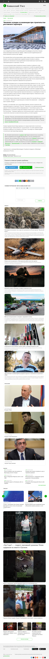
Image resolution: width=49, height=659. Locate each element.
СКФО (40, 12)
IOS (25, 135)
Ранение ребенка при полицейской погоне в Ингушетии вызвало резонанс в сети (35, 505)
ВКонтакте (8, 143)
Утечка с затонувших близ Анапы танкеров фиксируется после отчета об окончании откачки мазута (13, 506)
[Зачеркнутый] (24, 188)
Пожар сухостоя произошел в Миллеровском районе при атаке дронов (21, 261)
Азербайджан (17, 8)
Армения (22, 8)
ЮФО (29, 14)
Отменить (40, 200)
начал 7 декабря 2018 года (11, 121)
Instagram (39, 141)
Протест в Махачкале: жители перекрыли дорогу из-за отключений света (20, 583)
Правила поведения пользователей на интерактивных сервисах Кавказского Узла (28, 654)
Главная (4, 18)
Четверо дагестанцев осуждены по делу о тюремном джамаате (35, 471)
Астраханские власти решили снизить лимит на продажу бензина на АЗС (22, 346)
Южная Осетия (18, 14)
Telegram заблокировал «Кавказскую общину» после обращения (10, 633)
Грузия (5, 10)
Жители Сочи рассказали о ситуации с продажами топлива (18, 316)
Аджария (9, 8)
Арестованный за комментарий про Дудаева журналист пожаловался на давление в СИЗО (24, 374)
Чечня (13, 14)
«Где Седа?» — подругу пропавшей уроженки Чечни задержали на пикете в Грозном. (23, 546)
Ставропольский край (7, 14)
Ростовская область (23, 12)
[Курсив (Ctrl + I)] (19, 188)
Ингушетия (13, 10)
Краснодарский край (41, 10)
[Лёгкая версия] (8, 1)
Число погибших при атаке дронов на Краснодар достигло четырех (13, 471)
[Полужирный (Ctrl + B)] (17, 188)
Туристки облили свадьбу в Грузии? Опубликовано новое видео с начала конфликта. (23, 618)
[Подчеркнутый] (22, 188)
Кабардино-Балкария (19, 10)
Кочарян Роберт (8, 410)
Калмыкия (26, 10)
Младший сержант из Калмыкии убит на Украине (13, 482)
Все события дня (42, 485)
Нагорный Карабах (7, 12)
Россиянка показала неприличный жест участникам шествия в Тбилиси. (37, 634)
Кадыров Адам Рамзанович (11, 436)
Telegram (34, 138)
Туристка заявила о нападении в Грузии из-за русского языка (24, 633)
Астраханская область (29, 8)
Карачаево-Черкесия (32, 10)
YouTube (8, 145)
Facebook (34, 141)
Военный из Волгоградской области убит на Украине (35, 482)
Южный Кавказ (24, 14)
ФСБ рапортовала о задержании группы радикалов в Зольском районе (34, 477)
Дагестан (8, 10)
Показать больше (24, 639)
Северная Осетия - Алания (33, 12)
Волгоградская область (38, 8)
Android (21, 135)
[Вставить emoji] (27, 188)
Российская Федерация (15, 12)
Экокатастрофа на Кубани (40, 15)
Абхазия (5, 8)
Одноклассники (16, 143)
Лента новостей (10, 18)
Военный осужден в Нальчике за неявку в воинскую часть (18, 288)
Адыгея (13, 8)
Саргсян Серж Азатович (10, 463)
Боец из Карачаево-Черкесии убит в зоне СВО (13, 477)
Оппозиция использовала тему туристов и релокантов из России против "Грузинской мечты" (24, 230)
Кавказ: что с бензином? (9, 15)
